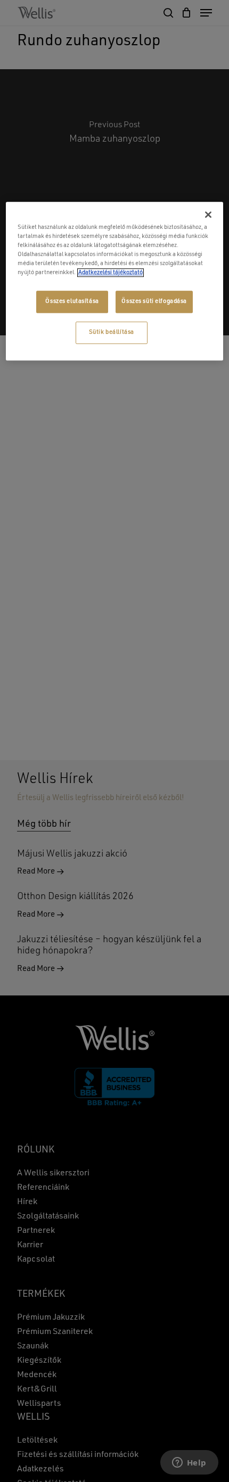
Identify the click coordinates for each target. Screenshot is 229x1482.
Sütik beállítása (111, 332)
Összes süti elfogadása (154, 301)
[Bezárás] (208, 214)
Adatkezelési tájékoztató (110, 272)
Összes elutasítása (72, 301)
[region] (115, 281)
